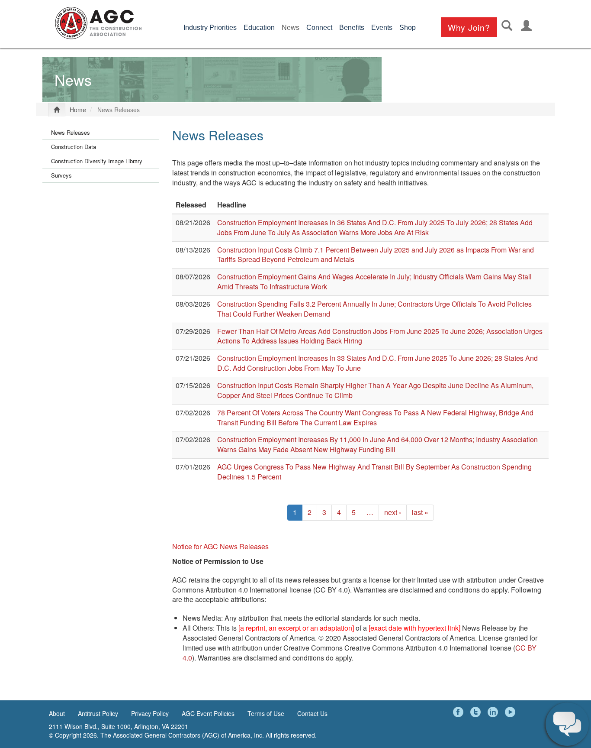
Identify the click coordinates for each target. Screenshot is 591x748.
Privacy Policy (150, 713)
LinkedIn (494, 712)
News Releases (70, 132)
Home (78, 109)
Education (259, 27)
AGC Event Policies (208, 713)
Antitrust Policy (98, 713)
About (57, 713)
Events (381, 27)
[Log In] (526, 25)
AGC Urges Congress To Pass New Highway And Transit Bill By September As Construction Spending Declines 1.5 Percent (374, 472)
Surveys (61, 175)
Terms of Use (265, 713)
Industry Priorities (210, 27)
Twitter (476, 712)
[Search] (507, 25)
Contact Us (312, 713)
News (290, 27)
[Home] (98, 22)
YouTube (511, 712)
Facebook (459, 712)
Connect (319, 27)
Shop (407, 27)
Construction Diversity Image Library (96, 161)
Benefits (351, 27)
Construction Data (73, 146)
